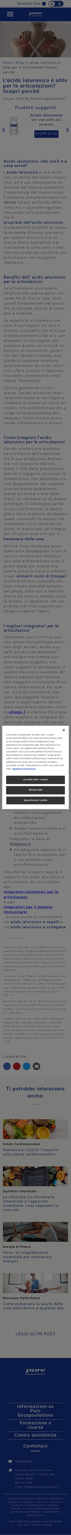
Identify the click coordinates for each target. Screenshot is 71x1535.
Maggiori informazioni (24, 769)
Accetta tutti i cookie (35, 779)
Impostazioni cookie (35, 800)
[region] (35, 767)
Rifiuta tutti (35, 790)
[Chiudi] (63, 730)
